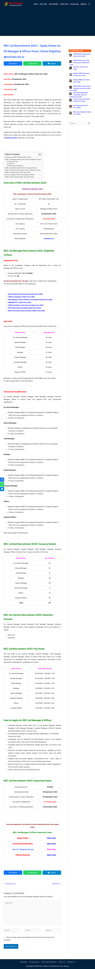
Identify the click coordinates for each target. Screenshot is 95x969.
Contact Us (71, 962)
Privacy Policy (34, 962)
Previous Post (9, 884)
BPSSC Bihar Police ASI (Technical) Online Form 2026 (79, 63)
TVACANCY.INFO (36, 189)
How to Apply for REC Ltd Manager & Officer (20, 174)
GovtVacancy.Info (10, 138)
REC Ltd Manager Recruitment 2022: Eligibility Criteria (23, 159)
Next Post (56, 884)
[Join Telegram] (2, 489)
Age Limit (12, 163)
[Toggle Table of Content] (39, 154)
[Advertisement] (47, 22)
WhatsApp (33, 63)
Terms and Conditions (49, 962)
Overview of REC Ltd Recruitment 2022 (18, 157)
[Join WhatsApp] (2, 484)
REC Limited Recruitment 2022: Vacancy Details (21, 168)
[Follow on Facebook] (2, 480)
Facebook (14, 63)
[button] (89, 4)
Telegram (53, 63)
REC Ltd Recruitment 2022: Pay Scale (18, 172)
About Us (62, 962)
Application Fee (13, 161)
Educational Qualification (16, 165)
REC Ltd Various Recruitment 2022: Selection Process (23, 170)
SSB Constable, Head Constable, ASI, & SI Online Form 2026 (79, 95)
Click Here (51, 838)
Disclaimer (23, 962)
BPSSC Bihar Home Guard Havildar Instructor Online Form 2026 (80, 88)
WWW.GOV (26, 189)
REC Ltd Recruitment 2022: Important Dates (20, 177)
